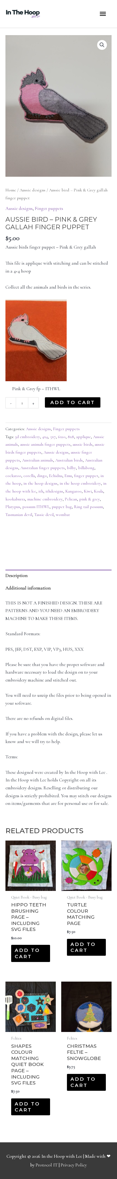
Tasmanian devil (18, 514)
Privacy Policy (74, 1165)
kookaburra (15, 499)
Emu (68, 475)
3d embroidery (27, 436)
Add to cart (72, 402)
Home (10, 190)
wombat (63, 514)
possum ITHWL (36, 506)
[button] (102, 45)
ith (40, 491)
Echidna (55, 475)
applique (83, 436)
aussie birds (83, 444)
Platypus (12, 506)
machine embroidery (45, 499)
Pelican (71, 499)
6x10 (62, 436)
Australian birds (69, 460)
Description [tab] (16, 575)
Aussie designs (32, 190)
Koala (98, 491)
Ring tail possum (88, 506)
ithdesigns (54, 491)
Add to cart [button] (27, 953)
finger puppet (86, 475)
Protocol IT (47, 1165)
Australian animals (37, 460)
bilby (71, 467)
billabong (86, 467)
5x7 (53, 436)
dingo (42, 475)
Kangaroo (73, 491)
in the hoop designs (40, 483)
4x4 (45, 436)
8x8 (71, 436)
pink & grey (89, 499)
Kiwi (88, 491)
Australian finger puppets (42, 467)
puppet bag (62, 506)
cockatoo (13, 475)
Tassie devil (44, 514)
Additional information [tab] (28, 588)
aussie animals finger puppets (45, 444)
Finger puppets (49, 208)
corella (29, 475)
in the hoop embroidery (80, 483)
